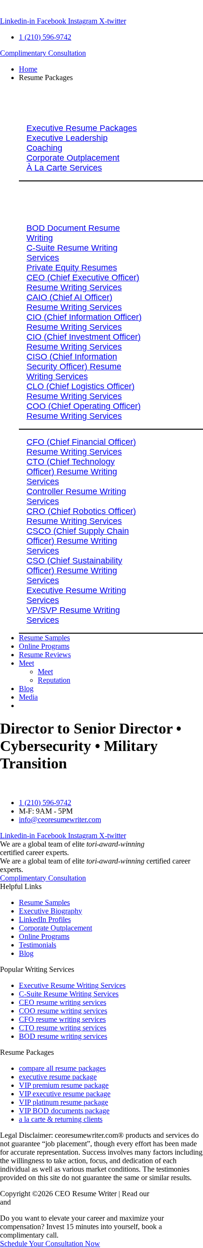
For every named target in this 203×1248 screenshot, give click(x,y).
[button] (111, 77)
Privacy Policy (173, 1194)
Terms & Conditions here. (51, 1202)
